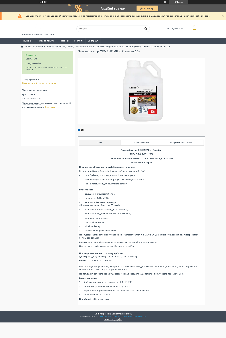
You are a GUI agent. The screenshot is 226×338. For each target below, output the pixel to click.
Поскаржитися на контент (110, 317)
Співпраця (93, 41)
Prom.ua (128, 314)
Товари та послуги (45, 41)
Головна (27, 41)
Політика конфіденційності (134, 317)
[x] (82, 130)
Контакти (78, 41)
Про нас (65, 41)
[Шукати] (145, 29)
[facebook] (79, 130)
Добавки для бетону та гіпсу (60, 46)
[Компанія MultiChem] (33, 26)
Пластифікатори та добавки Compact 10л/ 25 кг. (100, 46)
